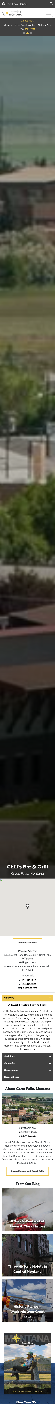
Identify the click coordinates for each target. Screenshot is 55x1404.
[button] (27, 905)
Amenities (9, 1063)
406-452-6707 (29, 983)
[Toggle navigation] (48, 13)
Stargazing (33, 29)
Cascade (32, 1136)
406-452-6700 (29, 980)
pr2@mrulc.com (29, 988)
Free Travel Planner (17, 4)
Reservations (11, 1070)
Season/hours (11, 1077)
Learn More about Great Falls (27, 1171)
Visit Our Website (27, 942)
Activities (9, 1056)
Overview (9, 998)
